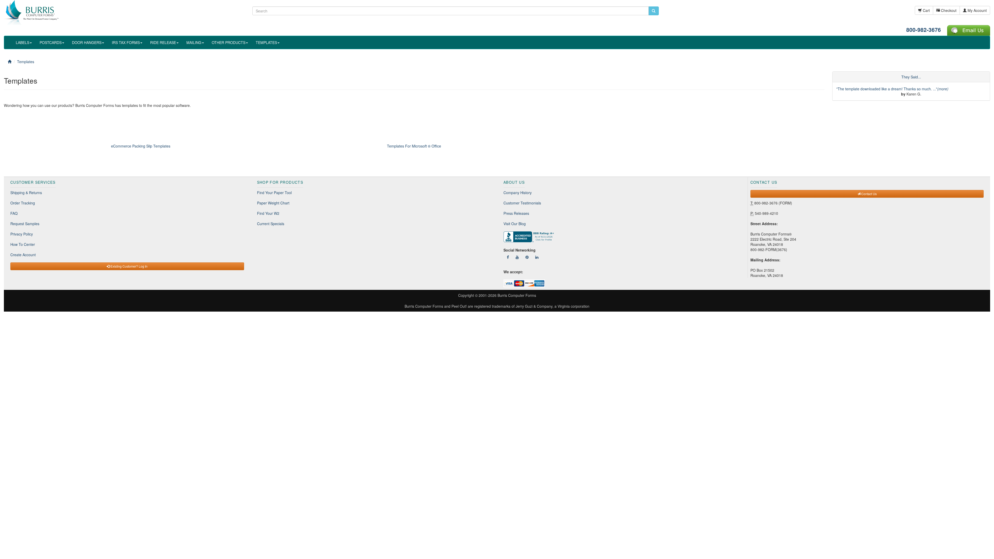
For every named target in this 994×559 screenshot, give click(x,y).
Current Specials (270, 223)
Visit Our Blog (514, 223)
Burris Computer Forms (517, 295)
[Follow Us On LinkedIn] (537, 257)
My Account (977, 10)
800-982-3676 (923, 29)
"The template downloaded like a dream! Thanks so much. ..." (892, 88)
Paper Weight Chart (273, 202)
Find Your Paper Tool (274, 192)
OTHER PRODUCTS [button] (228, 42)
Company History (517, 192)
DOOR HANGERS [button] (86, 42)
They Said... (911, 76)
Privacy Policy (21, 234)
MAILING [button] (193, 42)
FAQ (14, 213)
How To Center (22, 244)
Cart (926, 10)
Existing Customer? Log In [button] (129, 266)
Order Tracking (22, 202)
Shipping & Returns (26, 192)
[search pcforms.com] (653, 10)
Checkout (948, 10)
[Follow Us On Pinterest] (527, 257)
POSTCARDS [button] (51, 42)
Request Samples (24, 223)
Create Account (23, 254)
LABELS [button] (22, 42)
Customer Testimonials (522, 202)
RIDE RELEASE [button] (163, 42)
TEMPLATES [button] (266, 42)
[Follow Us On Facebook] (507, 257)
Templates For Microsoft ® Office (414, 146)
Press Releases (516, 213)
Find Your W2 (268, 213)
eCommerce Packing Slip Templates (140, 146)
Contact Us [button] (868, 194)
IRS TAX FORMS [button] (126, 42)
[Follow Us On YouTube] (517, 257)
